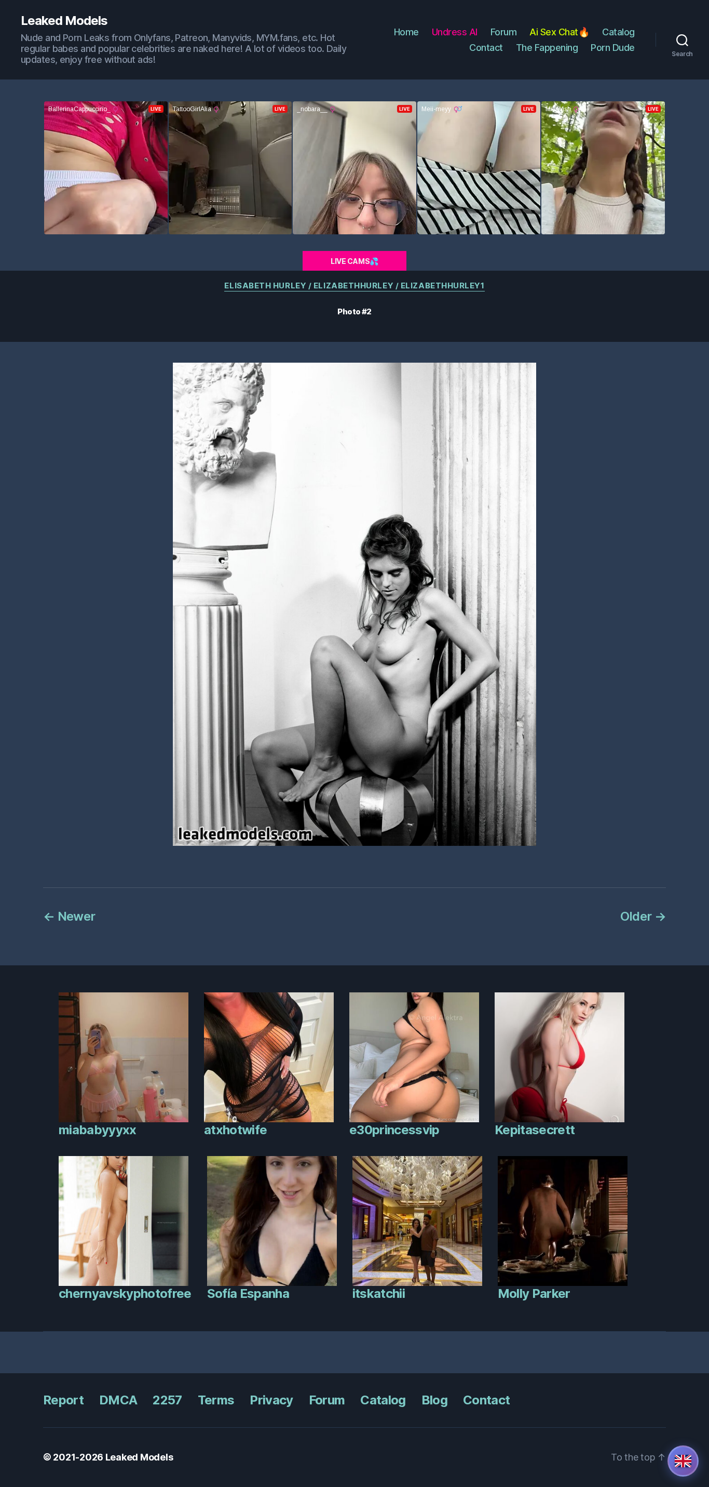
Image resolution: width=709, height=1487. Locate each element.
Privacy (271, 1400)
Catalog (618, 31)
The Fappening (547, 47)
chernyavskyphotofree (125, 1293)
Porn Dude (613, 47)
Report (63, 1400)
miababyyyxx (98, 1129)
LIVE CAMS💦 (354, 261)
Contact (486, 47)
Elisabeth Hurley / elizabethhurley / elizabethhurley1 (354, 285)
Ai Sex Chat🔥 (559, 31)
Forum (503, 31)
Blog (434, 1400)
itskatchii (378, 1293)
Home (406, 31)
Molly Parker (534, 1293)
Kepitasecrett (535, 1129)
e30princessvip (394, 1129)
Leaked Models (64, 21)
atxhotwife (235, 1129)
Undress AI (455, 31)
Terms (216, 1400)
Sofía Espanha (248, 1293)
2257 (167, 1400)
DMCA (118, 1400)
